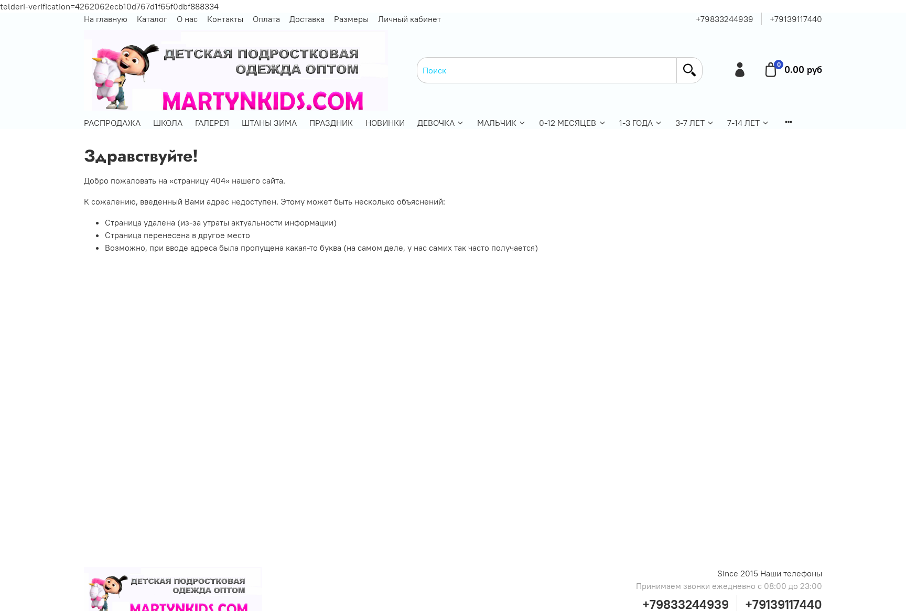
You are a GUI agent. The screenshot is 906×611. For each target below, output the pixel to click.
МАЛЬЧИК (496, 122)
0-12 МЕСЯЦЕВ (567, 122)
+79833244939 (724, 19)
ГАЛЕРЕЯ (212, 122)
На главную (105, 19)
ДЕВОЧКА (436, 122)
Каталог (152, 19)
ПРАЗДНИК (331, 122)
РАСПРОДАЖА (112, 122)
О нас (187, 19)
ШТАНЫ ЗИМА (269, 122)
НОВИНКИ (385, 122)
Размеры (351, 19)
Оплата (266, 19)
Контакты (225, 19)
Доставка (307, 19)
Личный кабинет (409, 19)
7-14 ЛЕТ (743, 122)
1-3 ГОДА (636, 122)
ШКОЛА (167, 122)
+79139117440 (796, 19)
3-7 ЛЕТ (690, 122)
